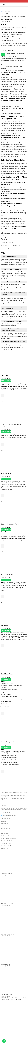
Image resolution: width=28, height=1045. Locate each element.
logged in (9, 248)
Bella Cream (5, 375)
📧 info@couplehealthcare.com (8, 815)
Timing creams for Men (6, 843)
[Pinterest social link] (14, 1)
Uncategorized (4, 848)
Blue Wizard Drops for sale (19, 58)
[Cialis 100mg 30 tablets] (14, 862)
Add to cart (11, 50)
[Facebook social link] (11, 1)
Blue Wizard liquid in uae (7, 60)
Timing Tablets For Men (6, 845)
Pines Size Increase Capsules (8, 831)
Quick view (2, 399)
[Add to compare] (2, 372)
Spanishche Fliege (7, 674)
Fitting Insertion (6, 473)
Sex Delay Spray (5, 833)
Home (2, 16)
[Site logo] (14, 4)
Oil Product (3, 826)
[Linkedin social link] (15, 1)
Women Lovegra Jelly (8, 742)
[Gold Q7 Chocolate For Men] (14, 920)
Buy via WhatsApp (6, 380)
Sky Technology (17, 999)
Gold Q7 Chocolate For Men (7, 934)
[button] (3, 54)
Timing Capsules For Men (7, 840)
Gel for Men (3, 821)
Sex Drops (4, 625)
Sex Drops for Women (10, 16)
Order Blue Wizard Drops (10, 62)
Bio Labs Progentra (5, 964)
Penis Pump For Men (6, 828)
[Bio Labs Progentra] (14, 950)
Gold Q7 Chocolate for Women (10, 524)
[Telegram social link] (17, 1)
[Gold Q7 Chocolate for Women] (14, 889)
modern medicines (19, 795)
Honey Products (4, 823)
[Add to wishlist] (2, 392)
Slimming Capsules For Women (8, 838)
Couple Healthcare (5, 93)
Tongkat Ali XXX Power (6, 994)
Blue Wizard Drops (8, 58)
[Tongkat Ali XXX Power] (14, 980)
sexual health (21, 45)
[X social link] (12, 1)
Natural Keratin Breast (8, 574)
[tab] (9, 66)
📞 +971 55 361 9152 (6, 812)
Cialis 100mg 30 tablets (6, 873)
